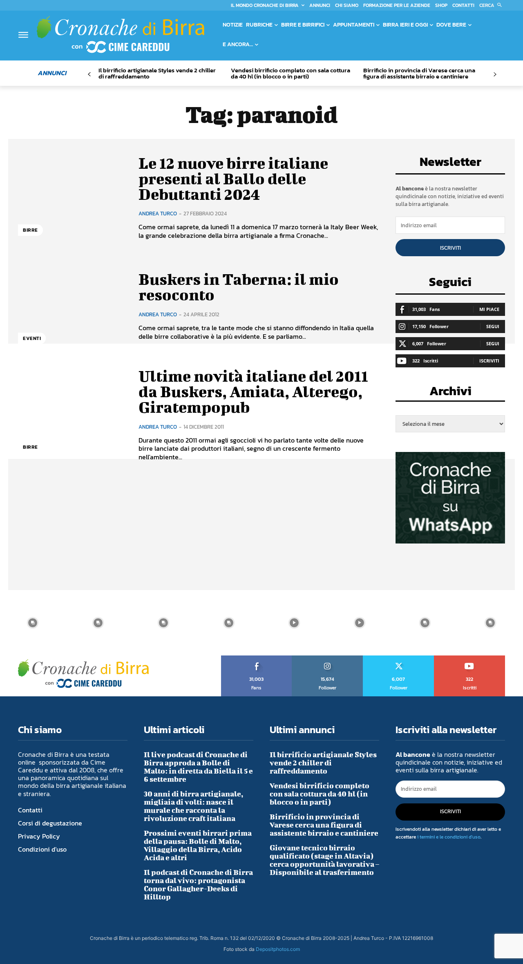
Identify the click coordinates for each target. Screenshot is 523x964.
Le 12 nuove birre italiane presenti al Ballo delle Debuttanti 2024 (233, 178)
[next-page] (494, 74)
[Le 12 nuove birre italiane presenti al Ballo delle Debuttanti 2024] (72, 198)
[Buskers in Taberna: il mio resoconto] (72, 306)
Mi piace (489, 309)
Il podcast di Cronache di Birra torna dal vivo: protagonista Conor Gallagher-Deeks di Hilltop (198, 884)
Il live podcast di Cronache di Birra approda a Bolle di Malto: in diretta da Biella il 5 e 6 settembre (198, 766)
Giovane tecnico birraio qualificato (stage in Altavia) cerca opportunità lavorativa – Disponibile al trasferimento (324, 860)
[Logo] (120, 34)
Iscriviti (450, 248)
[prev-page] (89, 74)
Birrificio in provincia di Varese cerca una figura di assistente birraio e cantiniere (419, 73)
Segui (492, 326)
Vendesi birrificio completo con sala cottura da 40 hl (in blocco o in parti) (290, 73)
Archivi (450, 393)
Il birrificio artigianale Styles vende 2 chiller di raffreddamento (157, 73)
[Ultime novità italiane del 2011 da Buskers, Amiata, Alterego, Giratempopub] (72, 415)
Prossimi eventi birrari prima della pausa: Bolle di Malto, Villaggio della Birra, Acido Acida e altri (198, 845)
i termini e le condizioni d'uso (449, 837)
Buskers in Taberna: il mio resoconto (239, 287)
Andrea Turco (158, 213)
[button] (492, 5)
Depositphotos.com (278, 949)
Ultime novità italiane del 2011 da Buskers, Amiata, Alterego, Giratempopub (253, 391)
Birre (30, 230)
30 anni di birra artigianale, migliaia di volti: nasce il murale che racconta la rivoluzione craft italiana (193, 806)
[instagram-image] (32, 622)
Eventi (32, 338)
